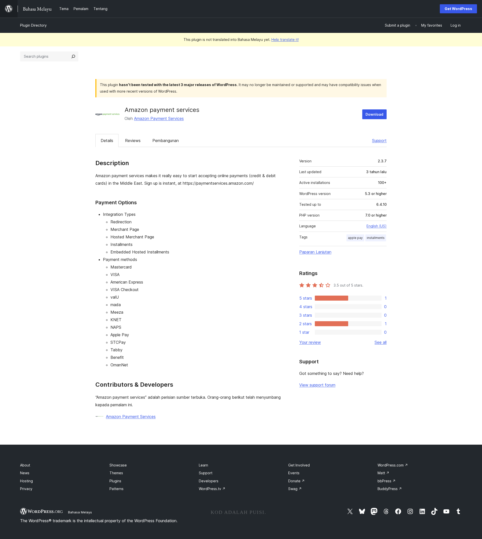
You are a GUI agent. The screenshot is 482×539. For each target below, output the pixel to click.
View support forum (317, 384)
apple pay (355, 238)
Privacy (26, 489)
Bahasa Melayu (80, 512)
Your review (310, 342)
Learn (203, 465)
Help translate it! (285, 39)
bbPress (387, 481)
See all (381, 342)
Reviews (133, 140)
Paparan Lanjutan (315, 251)
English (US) (377, 226)
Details (107, 140)
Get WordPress (458, 9)
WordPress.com (393, 465)
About (25, 465)
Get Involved (299, 465)
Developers (208, 481)
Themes (116, 473)
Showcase (118, 465)
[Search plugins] (73, 56)
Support (379, 140)
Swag (295, 489)
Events (293, 473)
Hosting (26, 481)
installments (376, 238)
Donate (296, 481)
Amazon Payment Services (159, 118)
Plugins (115, 481)
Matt (383, 473)
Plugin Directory (33, 25)
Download (374, 114)
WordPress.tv (212, 489)
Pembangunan (165, 140)
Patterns (116, 489)
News (24, 473)
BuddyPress (390, 489)
